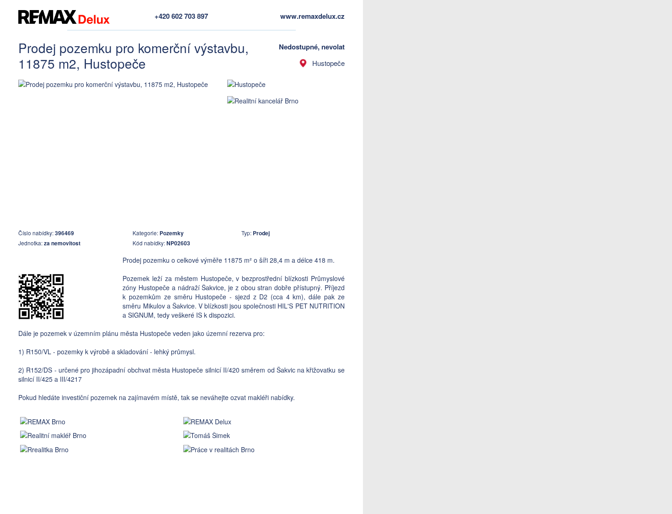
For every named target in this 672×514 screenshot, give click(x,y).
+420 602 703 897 (181, 16)
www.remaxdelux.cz (312, 16)
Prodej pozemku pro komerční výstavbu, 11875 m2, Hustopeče (133, 55)
